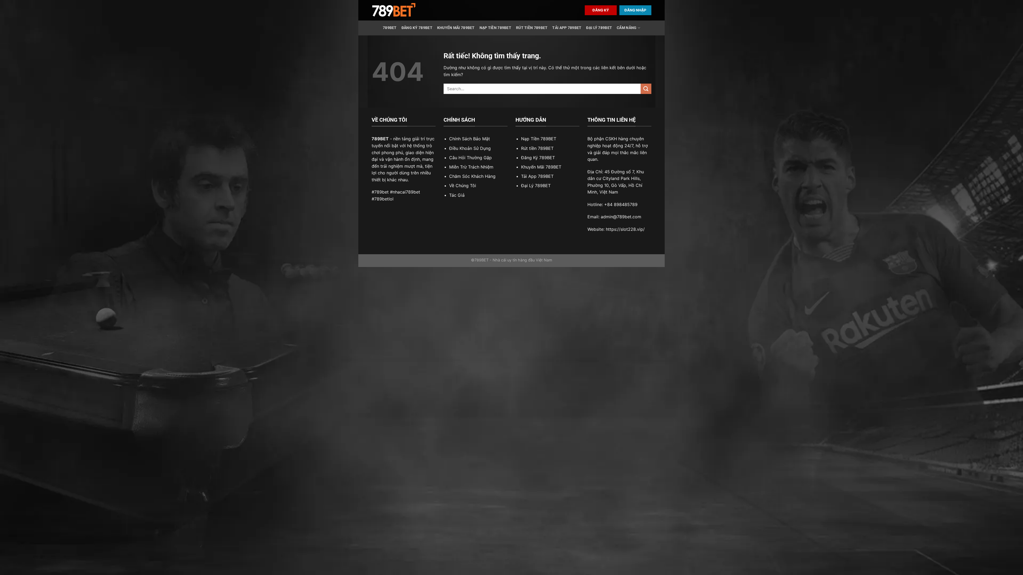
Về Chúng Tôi (462, 185)
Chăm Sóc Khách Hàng (472, 176)
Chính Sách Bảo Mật (469, 138)
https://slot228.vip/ (625, 229)
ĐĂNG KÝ (600, 10)
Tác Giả (457, 195)
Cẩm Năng (626, 28)
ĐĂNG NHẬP (635, 10)
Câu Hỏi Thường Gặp (470, 157)
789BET (390, 28)
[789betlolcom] (394, 10)
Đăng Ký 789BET (416, 28)
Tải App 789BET (566, 28)
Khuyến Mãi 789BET (456, 28)
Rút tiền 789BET (537, 148)
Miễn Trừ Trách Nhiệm (471, 167)
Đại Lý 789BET (599, 28)
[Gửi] (646, 89)
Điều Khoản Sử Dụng (470, 148)
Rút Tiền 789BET (531, 28)
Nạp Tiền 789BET (495, 28)
